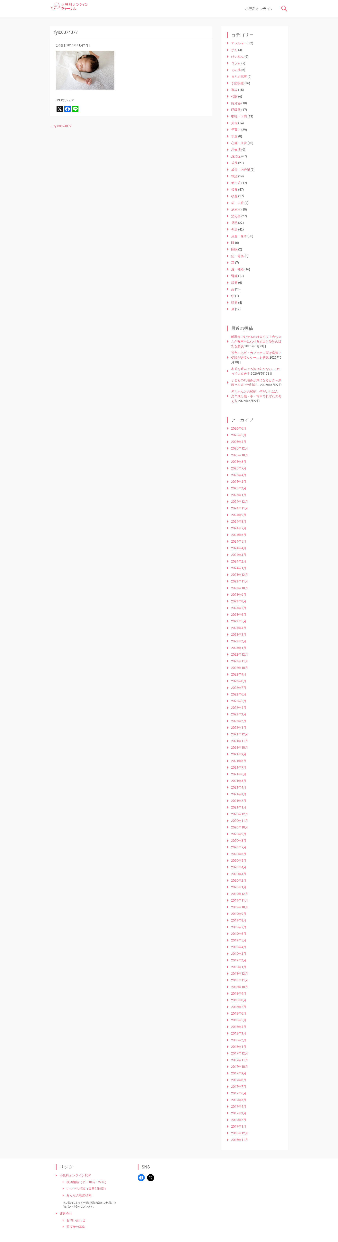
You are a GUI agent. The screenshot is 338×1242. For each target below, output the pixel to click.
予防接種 (237, 83)
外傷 (234, 123)
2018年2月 (238, 1040)
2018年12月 (239, 973)
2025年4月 (238, 475)
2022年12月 (239, 654)
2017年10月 (239, 1067)
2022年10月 (239, 668)
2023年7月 (238, 608)
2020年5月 (238, 860)
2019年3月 (238, 954)
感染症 (236, 156)
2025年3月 (238, 482)
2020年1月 (238, 887)
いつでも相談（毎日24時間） (87, 1189)
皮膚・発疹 (239, 236)
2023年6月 (238, 615)
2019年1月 (238, 967)
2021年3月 (238, 794)
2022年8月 (238, 681)
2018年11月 (239, 980)
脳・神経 (237, 269)
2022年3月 (238, 714)
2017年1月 (238, 1126)
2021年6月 (238, 774)
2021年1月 (238, 807)
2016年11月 (239, 1140)
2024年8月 (238, 521)
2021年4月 (238, 787)
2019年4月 (238, 947)
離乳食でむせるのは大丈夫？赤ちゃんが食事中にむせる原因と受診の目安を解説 (256, 341)
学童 (234, 136)
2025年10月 (239, 455)
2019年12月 (239, 894)
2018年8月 (238, 1000)
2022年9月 (238, 674)
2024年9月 (238, 515)
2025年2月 (238, 488)
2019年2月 (238, 960)
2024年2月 (238, 561)
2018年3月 (238, 1033)
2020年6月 (238, 854)
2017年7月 (238, 1087)
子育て (236, 130)
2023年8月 (238, 601)
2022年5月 (238, 701)
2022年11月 (239, 661)
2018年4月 (238, 1027)
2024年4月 (238, 548)
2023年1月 (238, 648)
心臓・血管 (239, 143)
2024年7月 (238, 528)
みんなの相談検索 (79, 1195)
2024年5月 (238, 541)
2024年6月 (238, 535)
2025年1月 (238, 495)
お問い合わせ (76, 1220)
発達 (234, 229)
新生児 (236, 183)
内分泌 (236, 103)
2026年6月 (238, 428)
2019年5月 (238, 940)
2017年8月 (238, 1080)
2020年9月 (238, 834)
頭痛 (234, 302)
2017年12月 (239, 1053)
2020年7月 (238, 847)
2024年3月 (238, 555)
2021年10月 (239, 747)
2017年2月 (238, 1120)
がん (234, 50)
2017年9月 (238, 1073)
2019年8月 (238, 920)
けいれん (237, 56)
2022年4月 (238, 708)
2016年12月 (239, 1133)
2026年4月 (238, 442)
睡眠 (234, 249)
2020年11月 (239, 821)
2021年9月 (238, 754)
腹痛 (234, 282)
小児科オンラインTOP (75, 1175)
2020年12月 (239, 814)
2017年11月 (239, 1060)
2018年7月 (238, 1007)
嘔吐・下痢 (239, 116)
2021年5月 (238, 781)
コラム (236, 63)
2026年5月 (238, 435)
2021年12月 (239, 734)
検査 (234, 196)
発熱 (234, 223)
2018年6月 (238, 1013)
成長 (234, 163)
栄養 (234, 189)
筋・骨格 (237, 256)
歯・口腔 (237, 203)
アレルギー (239, 43)
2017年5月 (238, 1100)
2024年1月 (238, 568)
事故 (234, 90)
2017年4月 (238, 1106)
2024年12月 (239, 501)
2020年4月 (238, 867)
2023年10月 (239, 588)
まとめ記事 (239, 76)
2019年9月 (238, 914)
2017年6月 (238, 1093)
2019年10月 (239, 907)
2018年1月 (238, 1047)
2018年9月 (238, 993)
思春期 (236, 150)
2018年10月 (239, 987)
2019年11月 (239, 900)
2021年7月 (238, 767)
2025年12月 (239, 448)
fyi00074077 (60, 126)
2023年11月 (239, 581)
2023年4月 (238, 628)
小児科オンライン (259, 9)
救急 (234, 176)
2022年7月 (238, 688)
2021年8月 (238, 761)
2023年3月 (238, 634)
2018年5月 (238, 1020)
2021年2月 (238, 801)
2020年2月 (238, 880)
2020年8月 (238, 841)
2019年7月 (238, 927)
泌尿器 (236, 209)
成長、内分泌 (240, 169)
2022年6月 (238, 694)
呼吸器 (236, 110)
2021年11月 (239, 741)
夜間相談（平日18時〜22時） (87, 1182)
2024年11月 (239, 508)
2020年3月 (238, 874)
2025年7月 (238, 468)
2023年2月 (238, 641)
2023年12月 (239, 575)
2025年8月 (238, 462)
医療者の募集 (76, 1227)
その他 (236, 70)
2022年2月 (238, 721)
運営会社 (66, 1213)
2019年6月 (238, 934)
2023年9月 (238, 595)
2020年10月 (239, 827)
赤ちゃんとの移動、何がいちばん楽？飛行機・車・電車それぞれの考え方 (256, 396)
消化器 (236, 216)
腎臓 (234, 276)
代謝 (234, 96)
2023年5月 (238, 621)
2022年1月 (238, 728)
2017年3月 (238, 1113)
